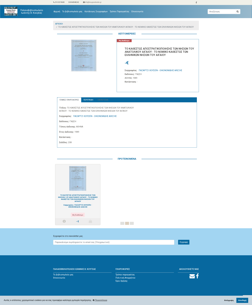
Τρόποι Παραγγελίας (119, 11)
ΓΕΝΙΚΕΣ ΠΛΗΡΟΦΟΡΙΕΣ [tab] (69, 100)
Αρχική (57, 11)
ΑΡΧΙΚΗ (59, 24)
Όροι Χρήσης (122, 281)
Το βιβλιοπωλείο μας (72, 11)
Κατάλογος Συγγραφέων (96, 11)
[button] (66, 196)
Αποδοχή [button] (242, 300)
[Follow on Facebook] (197, 276)
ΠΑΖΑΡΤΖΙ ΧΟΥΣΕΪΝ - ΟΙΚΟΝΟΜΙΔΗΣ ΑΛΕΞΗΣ (160, 70)
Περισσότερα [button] (100, 300)
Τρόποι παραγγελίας (125, 274)
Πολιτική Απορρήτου (125, 278)
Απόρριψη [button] (229, 300)
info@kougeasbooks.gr (93, 2)
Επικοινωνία (137, 11)
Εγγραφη (184, 242)
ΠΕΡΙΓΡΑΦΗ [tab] (88, 100)
